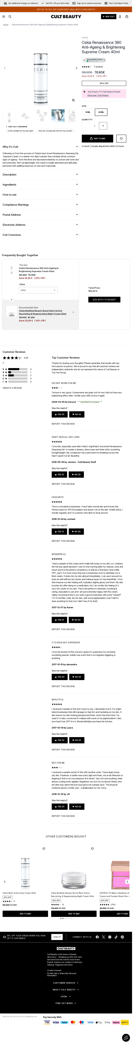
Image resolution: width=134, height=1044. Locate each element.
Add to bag (25, 914)
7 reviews (98, 66)
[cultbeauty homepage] (66, 16)
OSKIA (85, 38)
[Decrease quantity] (86, 125)
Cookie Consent (54, 970)
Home (5, 24)
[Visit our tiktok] (116, 937)
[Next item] (127, 882)
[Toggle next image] (76, 68)
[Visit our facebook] (97, 937)
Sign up (57, 937)
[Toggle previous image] (5, 68)
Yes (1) (61, 474)
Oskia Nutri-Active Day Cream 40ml (19, 893)
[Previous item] (5, 882)
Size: (84, 106)
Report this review (63, 424)
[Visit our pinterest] (122, 937)
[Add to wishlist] (121, 138)
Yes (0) (61, 414)
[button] (104, 60)
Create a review (12, 388)
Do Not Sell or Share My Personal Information (61, 974)
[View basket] (127, 16)
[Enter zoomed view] (73, 100)
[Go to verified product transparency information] (94, 60)
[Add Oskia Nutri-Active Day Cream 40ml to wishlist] (44, 849)
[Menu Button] (3, 16)
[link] (120, 16)
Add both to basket (104, 299)
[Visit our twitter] (103, 937)
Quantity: (87, 119)
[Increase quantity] (103, 125)
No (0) (78, 414)
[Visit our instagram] (110, 937)
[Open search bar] (10, 16)
